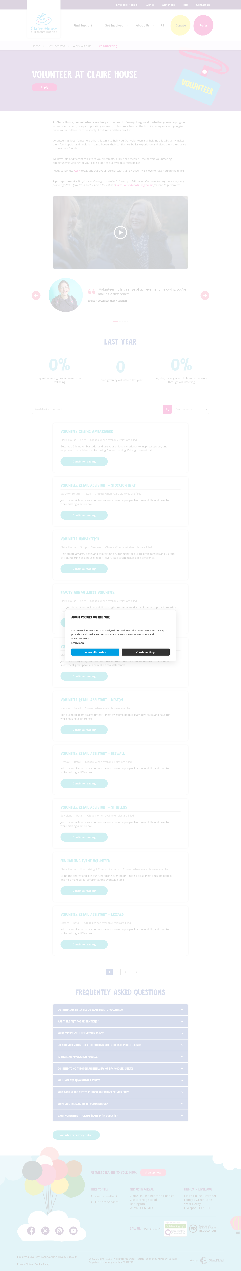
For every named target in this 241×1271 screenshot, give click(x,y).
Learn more (77, 642)
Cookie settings (145, 652)
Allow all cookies (95, 652)
